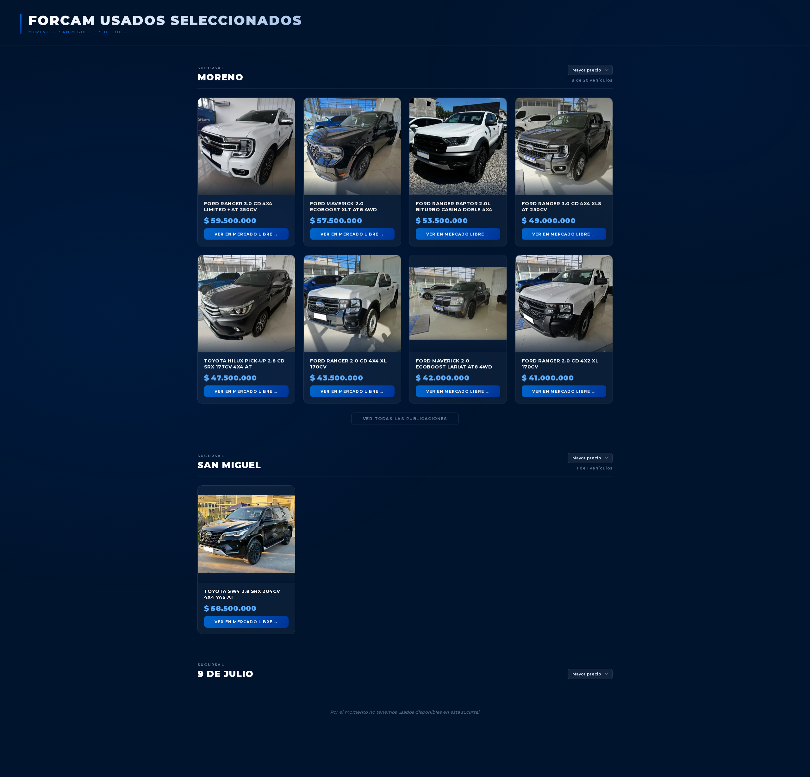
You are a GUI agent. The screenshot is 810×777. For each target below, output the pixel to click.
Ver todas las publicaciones (405, 418)
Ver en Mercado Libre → (246, 234)
